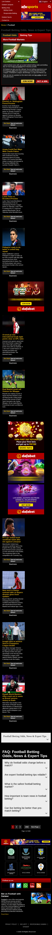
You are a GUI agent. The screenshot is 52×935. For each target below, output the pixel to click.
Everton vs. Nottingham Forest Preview (12, 102)
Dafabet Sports (7, 17)
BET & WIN (42, 81)
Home (3, 25)
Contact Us (5, 20)
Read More (5, 914)
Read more (13, 128)
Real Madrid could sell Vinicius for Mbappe (11, 390)
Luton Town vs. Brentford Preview (10, 198)
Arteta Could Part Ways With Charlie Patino (12, 150)
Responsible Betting (10, 13)
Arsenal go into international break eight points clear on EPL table (13, 337)
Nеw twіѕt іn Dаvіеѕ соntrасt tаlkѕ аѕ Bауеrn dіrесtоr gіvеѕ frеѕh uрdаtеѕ (12, 593)
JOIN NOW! (27, 81)
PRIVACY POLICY (11, 924)
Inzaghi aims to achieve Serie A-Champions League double (12, 643)
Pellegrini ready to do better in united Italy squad (11, 249)
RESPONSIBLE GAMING (38, 924)
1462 (27, 827)
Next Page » (35, 827)
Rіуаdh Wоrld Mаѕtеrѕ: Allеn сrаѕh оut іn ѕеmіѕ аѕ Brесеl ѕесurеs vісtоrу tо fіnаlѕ (12, 697)
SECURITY (23, 924)
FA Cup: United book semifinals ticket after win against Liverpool (11, 540)
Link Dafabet (6, 1)
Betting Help (6, 8)
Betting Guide (8, 10)
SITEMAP (26, 927)
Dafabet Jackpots (7, 5)
